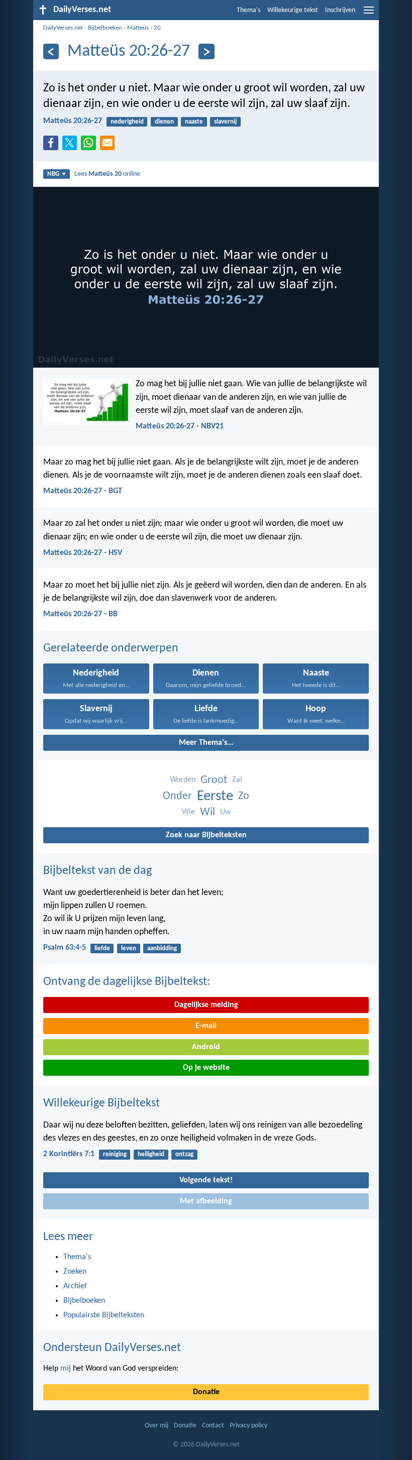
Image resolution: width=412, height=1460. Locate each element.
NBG (53, 174)
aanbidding (162, 948)
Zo (243, 796)
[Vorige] (51, 51)
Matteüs (138, 28)
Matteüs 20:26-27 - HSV (82, 553)
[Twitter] (71, 146)
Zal (237, 780)
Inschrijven (340, 10)
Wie (188, 812)
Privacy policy (248, 1425)
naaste (194, 122)
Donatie (206, 1392)
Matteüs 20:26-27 (72, 121)
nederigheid (127, 122)
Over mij (156, 1425)
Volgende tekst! (206, 1180)
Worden (182, 780)
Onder (177, 796)
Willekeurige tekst (292, 10)
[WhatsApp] (90, 144)
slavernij (225, 122)
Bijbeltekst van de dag (97, 871)
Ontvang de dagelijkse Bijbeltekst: (126, 982)
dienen (164, 122)
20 (157, 28)
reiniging (115, 1154)
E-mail (206, 1026)
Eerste (215, 796)
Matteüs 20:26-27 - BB (80, 614)
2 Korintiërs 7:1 (68, 1154)
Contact (213, 1425)
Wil (207, 812)
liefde (102, 948)
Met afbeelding (206, 1201)
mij (65, 1369)
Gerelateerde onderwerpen (110, 648)
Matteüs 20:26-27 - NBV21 (180, 426)
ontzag (184, 1154)
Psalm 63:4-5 (64, 948)
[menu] (369, 14)
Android (206, 1047)
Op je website (206, 1068)
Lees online (107, 174)
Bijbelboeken (105, 28)
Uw (225, 812)
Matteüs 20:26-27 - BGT (82, 491)
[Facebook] (52, 146)
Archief (75, 1286)
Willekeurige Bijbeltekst (101, 1103)
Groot (213, 780)
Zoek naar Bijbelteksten (206, 835)
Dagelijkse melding (206, 1005)
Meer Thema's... (206, 743)
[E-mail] (109, 146)
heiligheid (151, 1154)
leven (128, 948)
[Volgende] (206, 51)
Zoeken (74, 1272)
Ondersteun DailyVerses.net (112, 1348)
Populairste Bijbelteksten (103, 1315)
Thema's (248, 10)
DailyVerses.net (63, 28)
